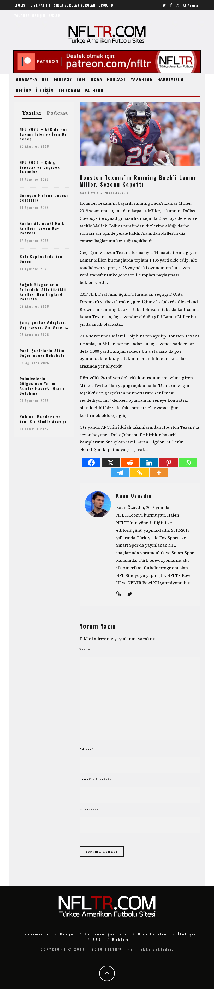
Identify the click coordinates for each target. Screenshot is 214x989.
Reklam (120, 939)
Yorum (85, 649)
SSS (97, 939)
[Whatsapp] (188, 462)
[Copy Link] (139, 472)
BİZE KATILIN (41, 5)
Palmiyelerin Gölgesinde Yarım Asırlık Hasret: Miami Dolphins (42, 386)
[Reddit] (130, 462)
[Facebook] (91, 462)
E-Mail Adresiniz (97, 779)
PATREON (94, 90)
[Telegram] (120, 472)
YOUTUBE (21, 15)
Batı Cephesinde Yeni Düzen (42, 258)
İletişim (188, 934)
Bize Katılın (152, 934)
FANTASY (63, 79)
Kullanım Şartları (106, 934)
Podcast (57, 113)
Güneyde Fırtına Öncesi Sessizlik (44, 197)
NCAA (96, 79)
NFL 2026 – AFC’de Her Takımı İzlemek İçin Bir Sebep (44, 133)
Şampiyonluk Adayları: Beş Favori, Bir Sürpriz (44, 324)
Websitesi (89, 809)
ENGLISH (21, 5)
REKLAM (54, 15)
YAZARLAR (142, 79)
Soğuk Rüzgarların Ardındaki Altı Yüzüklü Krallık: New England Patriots (43, 291)
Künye (67, 934)
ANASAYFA (26, 79)
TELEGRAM (69, 90)
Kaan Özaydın (89, 193)
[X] (111, 462)
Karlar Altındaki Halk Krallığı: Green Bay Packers (42, 228)
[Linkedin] (149, 462)
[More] (159, 472)
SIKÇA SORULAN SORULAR (75, 5)
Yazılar (32, 113)
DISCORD (105, 5)
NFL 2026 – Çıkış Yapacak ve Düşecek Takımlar (40, 166)
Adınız (87, 749)
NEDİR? (23, 90)
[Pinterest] (168, 462)
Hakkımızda (35, 934)
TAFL (81, 79)
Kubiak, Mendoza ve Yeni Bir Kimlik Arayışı (43, 419)
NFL (45, 79)
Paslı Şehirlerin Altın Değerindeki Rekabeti (42, 353)
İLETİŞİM (38, 15)
